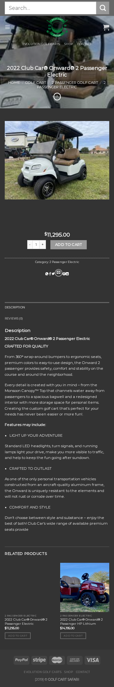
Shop (68, 44)
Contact (84, 44)
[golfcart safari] (57, 27)
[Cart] (106, 27)
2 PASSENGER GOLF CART (75, 82)
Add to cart (68, 244)
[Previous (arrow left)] (11, 344)
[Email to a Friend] (58, 273)
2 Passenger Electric (71, 84)
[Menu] (7, 27)
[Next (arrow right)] (99, 344)
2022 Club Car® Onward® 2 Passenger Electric (26, 621)
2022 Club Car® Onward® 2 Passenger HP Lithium (81, 621)
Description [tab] (15, 307)
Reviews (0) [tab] (14, 318)
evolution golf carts (41, 44)
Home (14, 82)
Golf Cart (35, 82)
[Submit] (102, 8)
